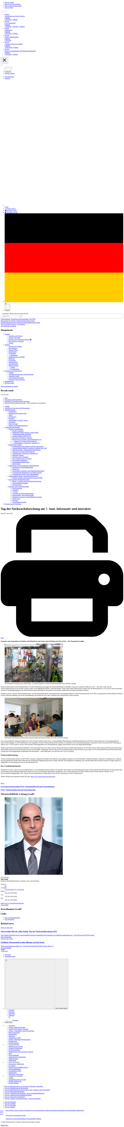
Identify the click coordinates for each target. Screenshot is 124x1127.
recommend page (10, 956)
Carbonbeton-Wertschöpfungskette (23, 493)
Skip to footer (9, 7)
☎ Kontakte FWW (11, 210)
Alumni (11, 343)
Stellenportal (12, 1060)
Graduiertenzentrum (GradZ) (17, 1079)
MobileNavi (4, 1125)
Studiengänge (13, 352)
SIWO (10, 415)
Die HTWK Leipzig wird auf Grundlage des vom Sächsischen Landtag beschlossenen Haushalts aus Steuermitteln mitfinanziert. (45, 1110)
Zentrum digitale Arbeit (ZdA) (21, 436)
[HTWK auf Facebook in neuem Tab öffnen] (10, 1105)
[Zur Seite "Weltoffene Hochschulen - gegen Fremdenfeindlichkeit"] (25, 1093)
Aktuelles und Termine (15, 336)
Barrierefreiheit (31, 1119)
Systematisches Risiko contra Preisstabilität (25, 474)
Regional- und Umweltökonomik (19, 486)
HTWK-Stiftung (14, 1083)
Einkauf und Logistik (15, 445)
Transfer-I (15, 490)
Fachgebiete (12, 353)
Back (2, 783)
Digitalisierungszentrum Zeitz (18, 413)
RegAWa (15, 500)
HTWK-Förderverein (15, 1081)
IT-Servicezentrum (14, 1050)
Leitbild (11, 372)
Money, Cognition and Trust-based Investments (26, 481)
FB (6, 886)
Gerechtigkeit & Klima (19, 502)
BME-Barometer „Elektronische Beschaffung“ (26, 450)
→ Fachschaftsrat (14, 369)
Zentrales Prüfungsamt (15, 1048)
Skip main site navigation (8, 326)
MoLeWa (11, 418)
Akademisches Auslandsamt (17, 1057)
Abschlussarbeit (13, 364)
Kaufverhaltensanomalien (20, 483)
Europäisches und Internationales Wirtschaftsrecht (24, 465)
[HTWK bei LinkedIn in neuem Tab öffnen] (10, 1103)
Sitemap (38, 1119)
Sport (10, 1053)
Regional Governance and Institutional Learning (27, 497)
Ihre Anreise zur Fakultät (16, 341)
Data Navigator (13, 424)
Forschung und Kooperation (13, 371)
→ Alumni (12, 367)
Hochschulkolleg (14, 1055)
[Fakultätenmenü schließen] (4, 60)
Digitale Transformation (16, 429)
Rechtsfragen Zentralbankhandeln (22, 467)
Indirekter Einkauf (18, 455)
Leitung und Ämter (14, 337)
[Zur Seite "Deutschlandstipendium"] (14, 1091)
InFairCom (15, 469)
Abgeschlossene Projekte (16, 378)
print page (8, 954)
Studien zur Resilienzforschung (18, 425)
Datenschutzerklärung (19, 1119)
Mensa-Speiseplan (14, 1032)
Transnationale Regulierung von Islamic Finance (27, 472)
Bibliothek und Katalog (16, 1046)
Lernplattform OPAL (15, 1071)
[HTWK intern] (9, 383)
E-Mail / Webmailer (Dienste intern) (19, 1039)
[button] (8, 70)
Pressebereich (13, 1041)
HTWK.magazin (14, 1043)
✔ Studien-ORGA (10, 209)
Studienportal (13, 1072)
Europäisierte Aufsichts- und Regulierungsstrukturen (28, 471)
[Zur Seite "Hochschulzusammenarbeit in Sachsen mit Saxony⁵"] (15, 1097)
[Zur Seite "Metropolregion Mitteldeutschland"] (18, 1095)
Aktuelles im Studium (15, 346)
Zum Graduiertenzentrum (12, 918)
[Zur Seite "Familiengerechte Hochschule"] (16, 1088)
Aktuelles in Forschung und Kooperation (21, 374)
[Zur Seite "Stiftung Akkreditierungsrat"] (23, 1098)
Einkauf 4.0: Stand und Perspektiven (23, 452)
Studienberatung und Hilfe (17, 357)
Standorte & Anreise (15, 1038)
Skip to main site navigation (13, 6)
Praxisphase (12, 360)
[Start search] (21, 316)
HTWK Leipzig (9, 73)
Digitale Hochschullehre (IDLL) (18, 1067)
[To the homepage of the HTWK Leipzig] (13, 324)
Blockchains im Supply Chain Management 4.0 (26, 439)
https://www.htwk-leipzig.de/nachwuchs (43, 776)
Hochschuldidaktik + (15, 1069)
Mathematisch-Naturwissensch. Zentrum (21, 1052)
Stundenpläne (13, 1034)
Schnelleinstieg (9, 77)
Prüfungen (12, 359)
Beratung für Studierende (16, 1064)
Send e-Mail (4, 905)
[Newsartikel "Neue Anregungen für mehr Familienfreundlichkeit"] (27, 1090)
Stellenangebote (13, 365)
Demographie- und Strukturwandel (23, 495)
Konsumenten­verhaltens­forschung (19, 479)
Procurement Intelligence (20, 460)
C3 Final (15, 492)
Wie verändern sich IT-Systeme (21, 458)
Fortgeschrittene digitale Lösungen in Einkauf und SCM (29, 448)
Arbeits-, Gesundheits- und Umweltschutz (21, 1031)
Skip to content (9, 2)
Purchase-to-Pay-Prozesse (20, 457)
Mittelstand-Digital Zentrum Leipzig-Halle (25, 432)
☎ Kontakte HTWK (11, 212)
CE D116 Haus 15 (10, 889)
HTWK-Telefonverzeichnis (17, 1027)
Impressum (9, 1119)
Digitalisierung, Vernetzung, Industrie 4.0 (25, 453)
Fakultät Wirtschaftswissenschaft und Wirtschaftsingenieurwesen (20, 322)
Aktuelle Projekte (14, 376)
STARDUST (13, 411)
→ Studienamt (13, 355)
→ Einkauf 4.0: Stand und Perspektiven (24, 441)
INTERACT (12, 417)
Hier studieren (13, 348)
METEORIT (16, 464)
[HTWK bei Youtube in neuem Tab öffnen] (10, 1107)
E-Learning (12, 1066)
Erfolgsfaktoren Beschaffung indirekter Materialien (27, 446)
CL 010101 (20, 889)
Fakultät (7, 334)
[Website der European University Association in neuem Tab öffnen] (24, 1086)
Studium (7, 345)
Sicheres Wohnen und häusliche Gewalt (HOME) (27, 478)
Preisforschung (17, 485)
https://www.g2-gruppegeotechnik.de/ (12, 903)
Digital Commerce (18, 431)
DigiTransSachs (17, 488)
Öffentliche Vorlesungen (16, 1074)
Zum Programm (9, 919)
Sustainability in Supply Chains (18, 420)
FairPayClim (16, 499)
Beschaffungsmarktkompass (21, 462)
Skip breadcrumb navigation (9, 386)
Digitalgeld (12, 422)
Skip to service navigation (12, 4)
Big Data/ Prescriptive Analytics (22, 438)
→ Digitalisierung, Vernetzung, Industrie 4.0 (26, 443)
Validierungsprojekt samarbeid (21, 434)
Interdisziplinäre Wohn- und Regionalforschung (23, 476)
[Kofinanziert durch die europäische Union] (16, 1115)
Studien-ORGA (13, 350)
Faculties (7, 78)
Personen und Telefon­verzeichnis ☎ (20, 339)
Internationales (13, 362)
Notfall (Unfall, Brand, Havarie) (18, 1029)
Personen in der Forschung (17, 379)
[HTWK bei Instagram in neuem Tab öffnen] (10, 1102)
